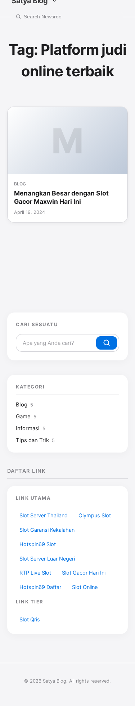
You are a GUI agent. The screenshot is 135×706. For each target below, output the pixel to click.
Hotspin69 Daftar (40, 587)
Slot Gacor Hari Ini (83, 573)
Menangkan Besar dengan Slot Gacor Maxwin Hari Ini (61, 197)
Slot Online (85, 587)
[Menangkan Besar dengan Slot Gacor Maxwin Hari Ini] (67, 140)
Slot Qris (29, 619)
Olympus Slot (94, 515)
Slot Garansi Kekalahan (47, 530)
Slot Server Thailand (43, 515)
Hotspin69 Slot (37, 544)
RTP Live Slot (35, 573)
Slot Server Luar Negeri (47, 559)
